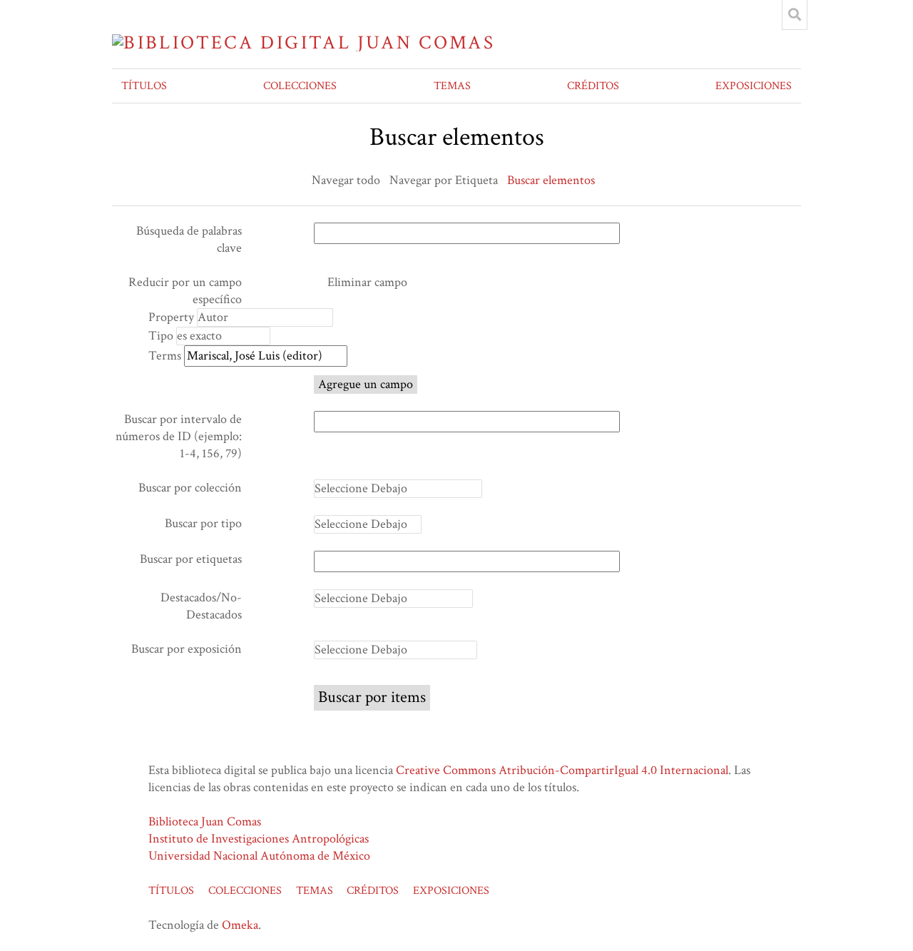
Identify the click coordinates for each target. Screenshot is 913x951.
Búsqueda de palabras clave (189, 239)
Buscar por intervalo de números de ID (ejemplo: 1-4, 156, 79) (179, 436)
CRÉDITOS (593, 85)
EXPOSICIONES (753, 85)
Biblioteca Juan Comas (204, 821)
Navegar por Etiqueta (443, 180)
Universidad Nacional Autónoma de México (259, 856)
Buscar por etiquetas (191, 559)
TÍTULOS (144, 85)
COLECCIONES (300, 85)
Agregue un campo (365, 384)
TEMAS (452, 85)
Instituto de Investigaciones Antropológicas (258, 838)
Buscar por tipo (203, 523)
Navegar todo (346, 180)
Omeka (240, 925)
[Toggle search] (794, 15)
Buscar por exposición (186, 649)
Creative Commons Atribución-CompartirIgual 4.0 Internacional (562, 770)
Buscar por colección (190, 487)
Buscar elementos (551, 180)
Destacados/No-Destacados (201, 606)
